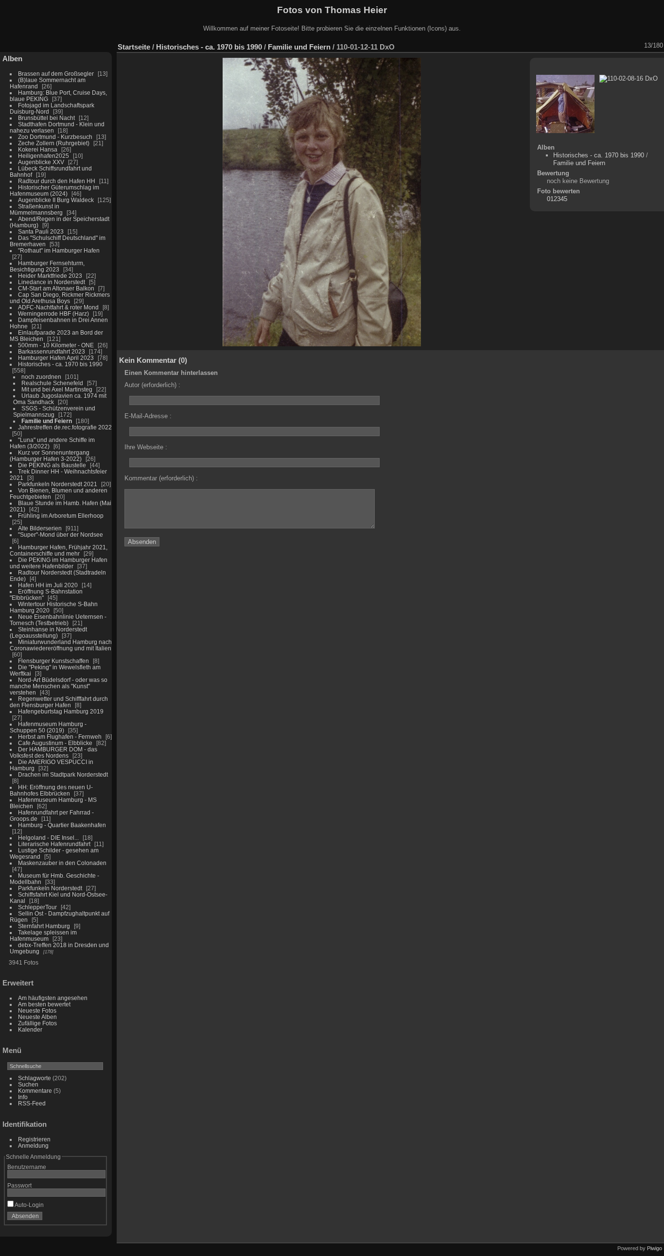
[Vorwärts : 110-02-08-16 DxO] (637, 45)
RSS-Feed (32, 1103)
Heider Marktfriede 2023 (50, 275)
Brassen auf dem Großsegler (56, 73)
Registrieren (34, 1139)
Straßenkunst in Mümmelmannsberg (36, 209)
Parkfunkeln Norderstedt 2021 (57, 484)
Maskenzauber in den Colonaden (62, 863)
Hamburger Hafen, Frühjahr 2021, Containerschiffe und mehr (58, 550)
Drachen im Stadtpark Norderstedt (63, 774)
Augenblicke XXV (41, 162)
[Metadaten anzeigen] (586, 45)
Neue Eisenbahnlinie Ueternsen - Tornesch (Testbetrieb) (58, 619)
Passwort (19, 1185)
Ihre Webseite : (145, 447)
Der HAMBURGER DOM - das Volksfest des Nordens (53, 752)
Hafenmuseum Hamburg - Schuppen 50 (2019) (48, 727)
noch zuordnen (41, 376)
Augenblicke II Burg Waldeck (56, 200)
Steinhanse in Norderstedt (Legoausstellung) (48, 632)
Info (23, 1097)
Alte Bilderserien (40, 528)
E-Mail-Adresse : (148, 416)
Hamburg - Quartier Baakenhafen (62, 825)
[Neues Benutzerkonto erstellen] (83, 1218)
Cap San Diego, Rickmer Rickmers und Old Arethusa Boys (60, 297)
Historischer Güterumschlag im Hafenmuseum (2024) (54, 190)
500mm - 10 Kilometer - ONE (56, 345)
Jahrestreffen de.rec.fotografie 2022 (65, 427)
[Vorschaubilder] (612, 45)
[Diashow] (574, 45)
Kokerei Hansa (37, 149)
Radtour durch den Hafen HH (56, 181)
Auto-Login (29, 1205)
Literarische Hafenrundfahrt (54, 844)
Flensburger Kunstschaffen (53, 661)
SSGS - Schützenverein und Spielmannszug (54, 411)
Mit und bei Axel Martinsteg (56, 389)
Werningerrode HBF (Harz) (53, 313)
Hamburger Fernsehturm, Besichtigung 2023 (47, 266)
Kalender (30, 1029)
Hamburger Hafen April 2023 (56, 358)
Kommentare (35, 1090)
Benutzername (26, 1167)
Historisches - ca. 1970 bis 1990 (60, 364)
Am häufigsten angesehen (52, 998)
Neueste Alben (37, 1017)
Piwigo (654, 1248)
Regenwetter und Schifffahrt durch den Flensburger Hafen (59, 702)
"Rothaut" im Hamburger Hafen (59, 250)
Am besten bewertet (44, 1004)
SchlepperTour (37, 907)
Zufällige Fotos (37, 1023)
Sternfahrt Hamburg (44, 926)
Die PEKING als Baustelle (52, 465)
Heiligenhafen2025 (43, 156)
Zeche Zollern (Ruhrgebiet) (53, 143)
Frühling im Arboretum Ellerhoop (61, 515)
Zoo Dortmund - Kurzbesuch (55, 137)
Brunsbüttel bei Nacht (46, 118)
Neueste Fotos (37, 1010)
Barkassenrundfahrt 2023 (51, 351)
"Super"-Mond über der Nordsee (60, 534)
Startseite (134, 47)
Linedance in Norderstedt (51, 282)
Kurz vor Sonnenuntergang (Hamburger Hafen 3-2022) (49, 455)
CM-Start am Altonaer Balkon (56, 288)
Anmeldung (33, 1145)
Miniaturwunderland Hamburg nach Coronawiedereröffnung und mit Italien (61, 645)
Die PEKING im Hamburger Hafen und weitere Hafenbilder (58, 563)
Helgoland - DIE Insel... (48, 837)
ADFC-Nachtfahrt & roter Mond (58, 307)
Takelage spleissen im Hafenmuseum (43, 935)
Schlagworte (34, 1078)
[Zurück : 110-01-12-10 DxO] (624, 45)
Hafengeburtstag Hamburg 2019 (61, 711)
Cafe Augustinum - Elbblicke (55, 743)
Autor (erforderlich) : (152, 385)
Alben (12, 58)
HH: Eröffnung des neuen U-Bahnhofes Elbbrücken (51, 790)
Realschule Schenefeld (52, 383)
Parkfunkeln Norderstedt (50, 888)
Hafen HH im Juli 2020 (48, 585)
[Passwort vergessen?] (96, 1218)
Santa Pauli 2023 (41, 231)
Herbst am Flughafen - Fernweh (60, 736)
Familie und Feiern (46, 421)
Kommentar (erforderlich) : (161, 478)
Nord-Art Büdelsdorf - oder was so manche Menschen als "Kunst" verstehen (58, 686)
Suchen (28, 1084)
